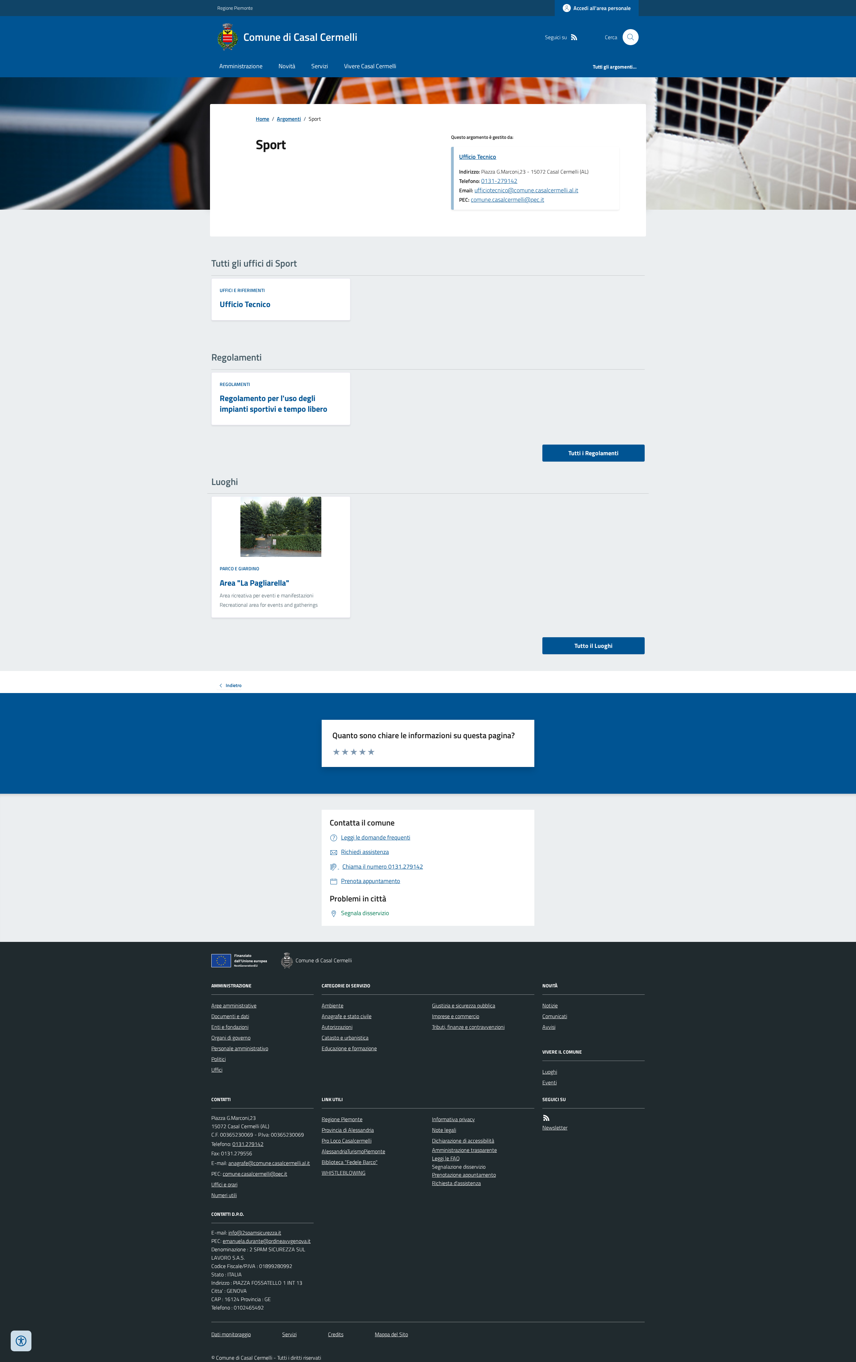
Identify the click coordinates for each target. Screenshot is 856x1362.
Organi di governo (230, 1038)
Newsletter (554, 1128)
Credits (335, 1334)
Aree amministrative (233, 1005)
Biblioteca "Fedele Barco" (350, 1162)
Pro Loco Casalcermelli (346, 1141)
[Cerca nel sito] (628, 37)
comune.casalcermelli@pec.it (507, 199)
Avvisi (548, 1027)
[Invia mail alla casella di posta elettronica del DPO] (254, 1233)
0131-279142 (499, 180)
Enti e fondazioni (229, 1027)
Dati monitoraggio (231, 1334)
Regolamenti (235, 384)
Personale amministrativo (239, 1048)
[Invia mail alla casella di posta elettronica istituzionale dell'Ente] (269, 1163)
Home (262, 119)
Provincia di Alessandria (348, 1130)
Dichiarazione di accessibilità (463, 1141)
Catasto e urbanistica (345, 1038)
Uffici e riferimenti (242, 290)
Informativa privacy (453, 1119)
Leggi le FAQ (446, 1158)
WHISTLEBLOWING (343, 1173)
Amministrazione (240, 66)
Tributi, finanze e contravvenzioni (468, 1027)
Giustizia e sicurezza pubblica (463, 1005)
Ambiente (332, 1005)
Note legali (444, 1130)
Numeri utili (224, 1195)
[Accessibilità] (21, 1341)
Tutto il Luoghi (593, 645)
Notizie (550, 1005)
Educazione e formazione (349, 1048)
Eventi (549, 1082)
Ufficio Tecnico (477, 156)
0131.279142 (247, 1144)
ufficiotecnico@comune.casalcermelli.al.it (526, 190)
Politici (218, 1059)
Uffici (216, 1070)
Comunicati (554, 1016)
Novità (287, 66)
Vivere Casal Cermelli (370, 66)
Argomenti (289, 119)
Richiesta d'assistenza (456, 1183)
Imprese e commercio (455, 1016)
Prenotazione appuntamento (464, 1175)
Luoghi (549, 1072)
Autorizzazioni (337, 1027)
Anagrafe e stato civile (346, 1016)
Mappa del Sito (391, 1334)
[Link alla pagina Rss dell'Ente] (546, 1118)
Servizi (319, 66)
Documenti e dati (230, 1016)
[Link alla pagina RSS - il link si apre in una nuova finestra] (574, 37)
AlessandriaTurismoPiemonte (353, 1151)
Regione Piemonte (235, 7)
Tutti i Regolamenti (593, 453)
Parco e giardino (239, 568)
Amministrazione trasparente (464, 1150)
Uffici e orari (224, 1184)
